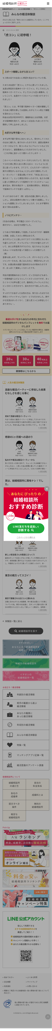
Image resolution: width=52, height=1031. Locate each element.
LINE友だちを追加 (26, 528)
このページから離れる (26, 537)
